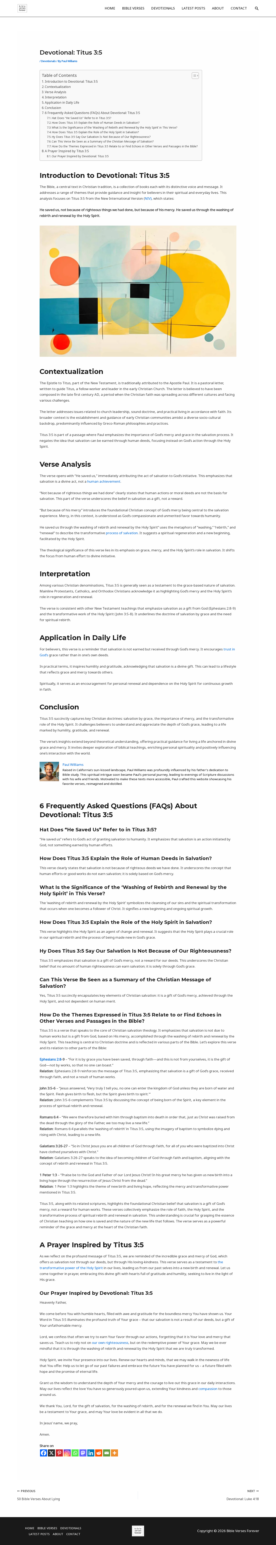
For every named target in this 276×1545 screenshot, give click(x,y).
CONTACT (239, 8)
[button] (256, 8)
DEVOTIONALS (163, 8)
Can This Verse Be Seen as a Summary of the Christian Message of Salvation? (103, 141)
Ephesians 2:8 (50, 1059)
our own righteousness (110, 1342)
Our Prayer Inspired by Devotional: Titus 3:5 (80, 156)
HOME (110, 8)
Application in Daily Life (62, 102)
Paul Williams (72, 764)
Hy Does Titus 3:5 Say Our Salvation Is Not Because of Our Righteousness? (101, 137)
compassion (207, 1388)
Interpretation (55, 97)
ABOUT (218, 8)
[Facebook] (43, 1452)
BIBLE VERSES (133, 8)
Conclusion (53, 108)
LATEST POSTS (193, 8)
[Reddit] (98, 1452)
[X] (51, 1452)
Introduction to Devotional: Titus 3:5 (71, 81)
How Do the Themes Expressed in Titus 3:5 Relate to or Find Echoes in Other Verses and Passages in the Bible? (125, 146)
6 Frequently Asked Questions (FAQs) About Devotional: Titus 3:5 (92, 113)
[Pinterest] (59, 1452)
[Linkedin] (90, 1452)
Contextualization (58, 87)
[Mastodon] (82, 1452)
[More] (114, 1452)
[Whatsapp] (75, 1452)
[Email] (106, 1452)
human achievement (103, 481)
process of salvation (122, 533)
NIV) (148, 198)
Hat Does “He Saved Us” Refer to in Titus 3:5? (81, 118)
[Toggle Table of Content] (193, 75)
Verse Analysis (55, 92)
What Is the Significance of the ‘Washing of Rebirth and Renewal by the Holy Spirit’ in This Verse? (114, 127)
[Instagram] (67, 1452)
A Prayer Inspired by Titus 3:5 (67, 151)
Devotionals (48, 61)
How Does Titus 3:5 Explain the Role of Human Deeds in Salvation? (96, 123)
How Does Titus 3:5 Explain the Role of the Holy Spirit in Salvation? (95, 132)
